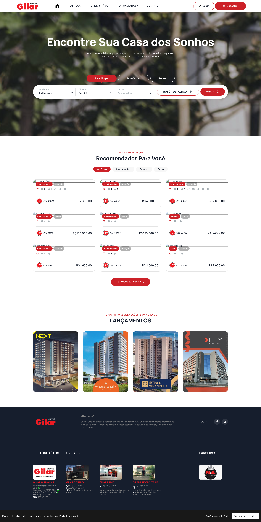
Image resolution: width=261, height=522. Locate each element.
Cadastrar (232, 6)
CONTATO (152, 5)
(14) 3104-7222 (75, 486)
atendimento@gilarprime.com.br (115, 490)
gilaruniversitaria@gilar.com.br (147, 490)
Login (206, 6)
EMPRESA (75, 5)
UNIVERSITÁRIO (99, 5)
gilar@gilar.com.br (76, 488)
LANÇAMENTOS (128, 5)
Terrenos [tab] (144, 169)
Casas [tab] (161, 169)
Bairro (121, 89)
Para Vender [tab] (133, 78)
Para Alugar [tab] (101, 78)
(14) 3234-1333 (141, 486)
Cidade (82, 89)
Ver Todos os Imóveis (129, 281)
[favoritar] (37, 189)
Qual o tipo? (45, 89)
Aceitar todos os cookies (245, 516)
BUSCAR (210, 91)
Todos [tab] (162, 78)
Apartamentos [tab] (123, 169)
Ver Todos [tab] (102, 169)
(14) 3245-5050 (108, 486)
